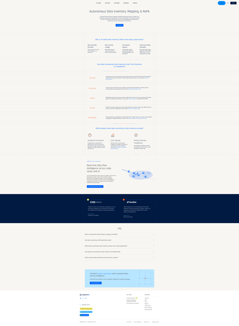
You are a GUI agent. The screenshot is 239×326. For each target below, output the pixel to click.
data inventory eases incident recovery (137, 118)
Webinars (147, 303)
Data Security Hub (148, 307)
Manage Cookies (155, 321)
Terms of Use (146, 321)
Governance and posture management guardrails (131, 300)
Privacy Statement (137, 321)
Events (146, 301)
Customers (147, 298)
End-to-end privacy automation (132, 303)
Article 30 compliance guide (133, 108)
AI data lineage (131, 98)
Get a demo (119, 25)
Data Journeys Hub (148, 309)
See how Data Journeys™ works (95, 186)
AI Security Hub (148, 305)
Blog (145, 299)
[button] (222, 3)
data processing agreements (134, 89)
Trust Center (128, 321)
